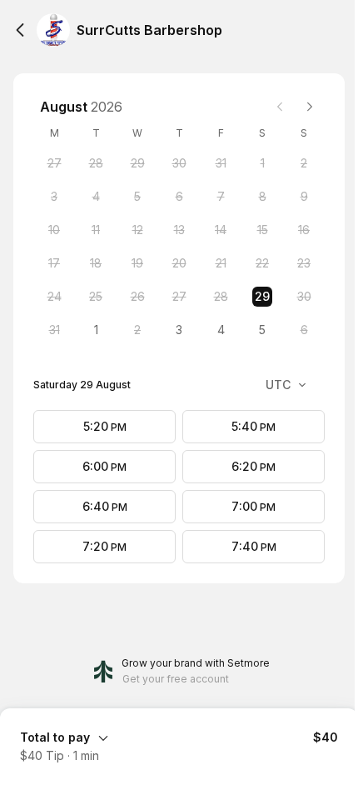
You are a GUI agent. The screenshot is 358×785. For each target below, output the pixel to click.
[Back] (20, 30)
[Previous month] (279, 106)
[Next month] (309, 106)
